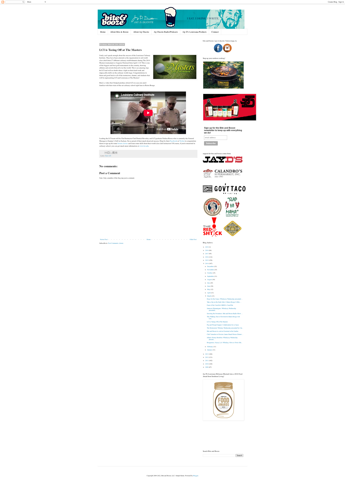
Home (103, 31)
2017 (207, 253)
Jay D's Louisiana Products (195, 31)
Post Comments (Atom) (115, 243)
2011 (207, 360)
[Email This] (106, 152)
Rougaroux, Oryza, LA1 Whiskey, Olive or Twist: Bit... (224, 342)
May (209, 289)
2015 (207, 260)
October (210, 273)
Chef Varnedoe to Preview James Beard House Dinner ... (225, 334)
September (210, 276)
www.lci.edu (144, 146)
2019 (207, 247)
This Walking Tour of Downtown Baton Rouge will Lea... (223, 317)
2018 (207, 250)
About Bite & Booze (119, 31)
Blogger (195, 475)
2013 (207, 354)
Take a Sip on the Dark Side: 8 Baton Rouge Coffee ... (224, 302)
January (210, 350)
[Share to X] (111, 152)
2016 (207, 257)
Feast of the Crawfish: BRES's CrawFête (220, 305)
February (210, 346)
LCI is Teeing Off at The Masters (217, 322)
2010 (207, 364)
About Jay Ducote (141, 31)
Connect (215, 31)
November (210, 269)
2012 (207, 357)
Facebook (173, 141)
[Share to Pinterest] (116, 152)
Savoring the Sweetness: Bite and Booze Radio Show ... (225, 313)
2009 (207, 367)
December (210, 266)
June (209, 286)
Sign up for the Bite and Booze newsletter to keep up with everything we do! (223, 130)
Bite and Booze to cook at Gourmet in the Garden (222, 331)
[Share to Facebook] (113, 152)
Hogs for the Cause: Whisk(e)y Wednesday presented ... (225, 299)
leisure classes (123, 143)
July (208, 283)
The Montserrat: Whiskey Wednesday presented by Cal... (225, 328)
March (209, 296)
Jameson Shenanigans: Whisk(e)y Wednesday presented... (221, 309)
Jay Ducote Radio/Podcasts (166, 31)
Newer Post (104, 239)
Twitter (182, 141)
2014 (207, 263)
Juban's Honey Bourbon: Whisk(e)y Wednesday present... (222, 338)
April (209, 293)
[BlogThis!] (108, 152)
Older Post (193, 239)
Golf (106, 156)
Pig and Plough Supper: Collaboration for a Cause (223, 325)
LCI (110, 156)
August (209, 279)
